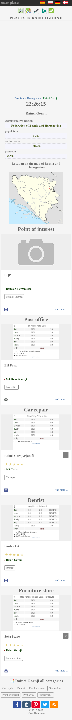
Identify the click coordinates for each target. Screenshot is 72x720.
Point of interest (14, 296)
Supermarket (45, 694)
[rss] (54, 704)
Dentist (9, 567)
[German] (57, 3)
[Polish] (50, 3)
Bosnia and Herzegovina (28, 98)
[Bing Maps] (44, 11)
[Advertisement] (36, 58)
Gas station (55, 688)
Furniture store (13, 658)
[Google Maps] (28, 11)
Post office (11, 387)
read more (60, 309)
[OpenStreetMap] (21, 11)
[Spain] (42, 3)
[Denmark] (65, 3)
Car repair (11, 477)
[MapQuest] (51, 11)
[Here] (36, 11)
